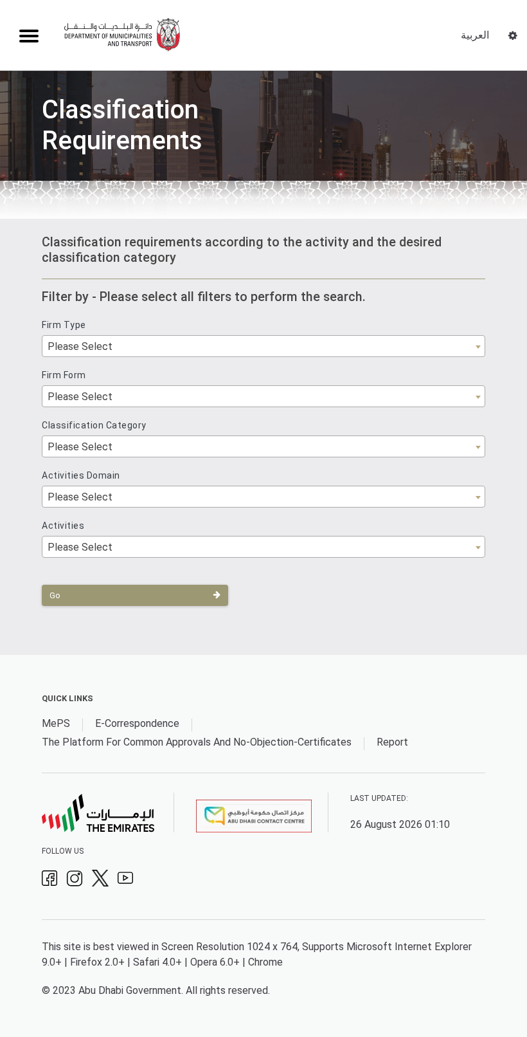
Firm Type (64, 325)
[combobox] (263, 346)
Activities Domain (81, 475)
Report (392, 742)
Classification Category (94, 425)
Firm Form (64, 375)
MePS (56, 723)
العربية (475, 35)
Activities (63, 525)
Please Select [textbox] (80, 346)
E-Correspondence (137, 723)
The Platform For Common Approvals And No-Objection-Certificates (197, 742)
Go (54, 595)
